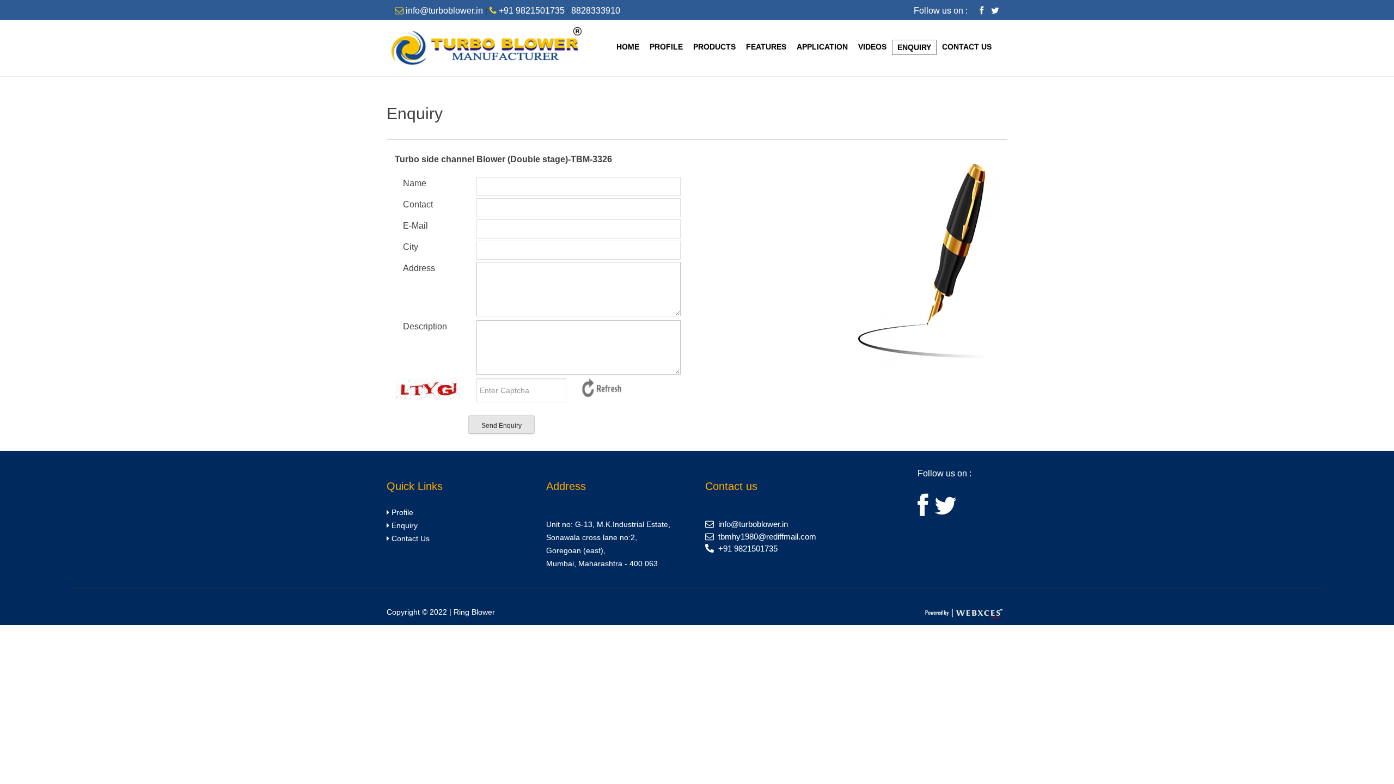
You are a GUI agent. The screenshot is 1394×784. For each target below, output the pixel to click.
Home (627, 46)
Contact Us (967, 46)
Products (714, 46)
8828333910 (595, 10)
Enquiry (914, 47)
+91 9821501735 (532, 10)
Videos (872, 46)
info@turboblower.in (444, 10)
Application (822, 46)
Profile (666, 46)
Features (766, 46)
